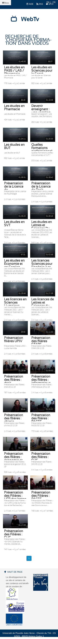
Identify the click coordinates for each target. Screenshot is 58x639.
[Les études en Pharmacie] (15, 96)
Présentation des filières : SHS (40, 457)
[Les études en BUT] (15, 135)
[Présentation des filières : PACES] (42, 405)
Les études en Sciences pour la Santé (41, 70)
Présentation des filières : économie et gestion (13, 458)
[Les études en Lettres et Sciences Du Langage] (42, 212)
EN (48, 2)
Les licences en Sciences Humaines (15, 302)
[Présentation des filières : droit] (15, 367)
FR (54, 2)
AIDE (30, 4)
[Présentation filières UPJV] (15, 328)
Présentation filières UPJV (13, 339)
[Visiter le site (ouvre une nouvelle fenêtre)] (13, 599)
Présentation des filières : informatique (41, 380)
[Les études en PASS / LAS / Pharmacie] (15, 57)
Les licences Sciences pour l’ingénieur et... (41, 264)
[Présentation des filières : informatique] (42, 367)
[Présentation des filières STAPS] (42, 328)
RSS (40, 4)
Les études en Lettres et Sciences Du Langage (41, 226)
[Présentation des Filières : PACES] (42, 482)
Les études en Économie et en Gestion (14, 264)
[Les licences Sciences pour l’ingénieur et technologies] (42, 251)
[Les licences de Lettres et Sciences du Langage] (42, 289)
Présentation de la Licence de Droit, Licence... (41, 188)
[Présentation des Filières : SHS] (15, 521)
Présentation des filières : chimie (13, 418)
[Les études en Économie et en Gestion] (15, 251)
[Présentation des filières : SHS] (42, 444)
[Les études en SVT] (15, 212)
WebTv (30, 19)
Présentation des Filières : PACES (40, 496)
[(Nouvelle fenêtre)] (40, 582)
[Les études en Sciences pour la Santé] (42, 57)
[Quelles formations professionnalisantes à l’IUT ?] (42, 135)
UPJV (51, 4)
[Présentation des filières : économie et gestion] (15, 444)
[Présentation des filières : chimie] (15, 405)
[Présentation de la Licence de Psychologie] (15, 173)
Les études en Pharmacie (14, 107)
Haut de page (14, 572)
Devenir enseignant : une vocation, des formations (42, 110)
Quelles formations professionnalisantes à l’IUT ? (42, 149)
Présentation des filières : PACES (40, 418)
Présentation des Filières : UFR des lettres (15, 496)
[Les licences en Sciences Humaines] (15, 289)
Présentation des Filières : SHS (13, 534)
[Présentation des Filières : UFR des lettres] (15, 482)
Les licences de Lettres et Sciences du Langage (42, 304)
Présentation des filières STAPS (40, 341)
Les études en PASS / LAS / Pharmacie (14, 70)
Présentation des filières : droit (13, 380)
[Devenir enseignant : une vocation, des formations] (42, 96)
